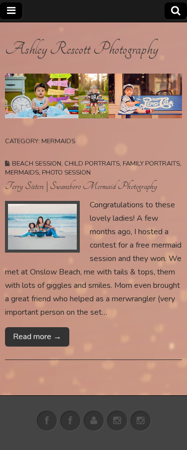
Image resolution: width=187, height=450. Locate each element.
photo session (66, 172)
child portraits (92, 163)
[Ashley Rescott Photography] (93, 96)
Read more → (37, 336)
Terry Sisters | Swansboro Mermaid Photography (81, 186)
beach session (36, 163)
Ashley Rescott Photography (81, 49)
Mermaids (22, 172)
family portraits (151, 163)
